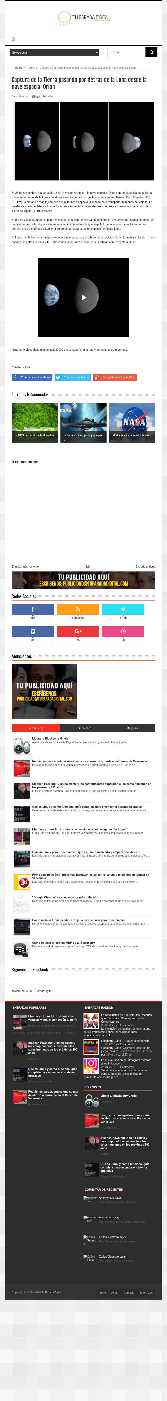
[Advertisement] (83, 1350)
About (114, 1292)
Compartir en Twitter (76, 377)
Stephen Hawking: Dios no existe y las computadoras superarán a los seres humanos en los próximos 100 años (52, 1048)
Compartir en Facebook (35, 377)
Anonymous (110, 1197)
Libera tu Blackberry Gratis (118, 1095)
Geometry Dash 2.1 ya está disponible (125, 1040)
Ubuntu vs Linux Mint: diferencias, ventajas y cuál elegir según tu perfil (52, 1018)
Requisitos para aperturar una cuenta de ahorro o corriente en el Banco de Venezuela (53, 1095)
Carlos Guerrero (113, 1237)
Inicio (87, 566)
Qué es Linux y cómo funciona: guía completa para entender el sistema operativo (52, 1072)
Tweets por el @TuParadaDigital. (32, 991)
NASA (49, 96)
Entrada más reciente (25, 566)
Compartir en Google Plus (118, 377)
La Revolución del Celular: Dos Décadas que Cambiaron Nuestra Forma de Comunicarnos (126, 1018)
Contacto (129, 1292)
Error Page (146, 1292)
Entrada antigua (145, 566)
